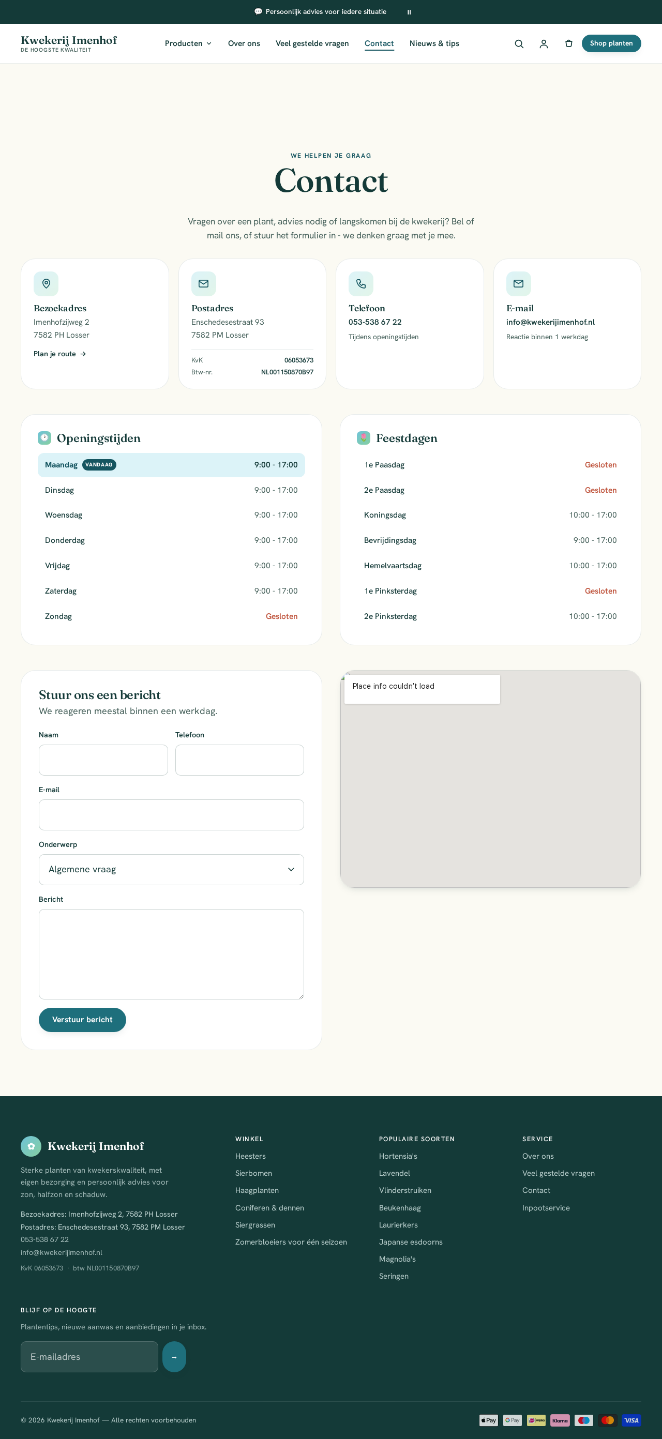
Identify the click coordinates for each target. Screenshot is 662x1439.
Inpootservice (546, 1208)
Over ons (244, 43)
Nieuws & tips (434, 43)
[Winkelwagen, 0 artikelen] (568, 43)
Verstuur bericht (82, 1019)
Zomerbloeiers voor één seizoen (291, 1242)
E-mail (49, 789)
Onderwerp (58, 844)
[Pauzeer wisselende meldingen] (409, 12)
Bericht (51, 899)
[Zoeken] (518, 43)
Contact (379, 43)
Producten (184, 43)
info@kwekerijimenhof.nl (550, 322)
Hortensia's (398, 1156)
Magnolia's (397, 1259)
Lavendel (394, 1173)
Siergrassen (255, 1225)
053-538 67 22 (375, 322)
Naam (48, 734)
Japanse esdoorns (411, 1242)
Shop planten (611, 43)
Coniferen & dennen (269, 1208)
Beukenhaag (400, 1208)
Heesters (250, 1156)
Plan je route (55, 353)
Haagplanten (257, 1190)
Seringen (394, 1276)
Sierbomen (253, 1173)
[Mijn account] (543, 43)
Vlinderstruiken (405, 1190)
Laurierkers (398, 1225)
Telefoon (189, 734)
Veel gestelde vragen (312, 43)
